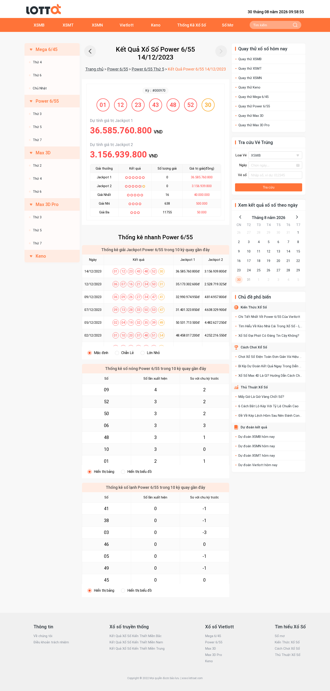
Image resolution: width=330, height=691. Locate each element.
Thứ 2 (37, 166)
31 (288, 232)
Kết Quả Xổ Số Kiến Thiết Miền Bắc (136, 636)
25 (258, 270)
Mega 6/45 (213, 636)
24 (249, 270)
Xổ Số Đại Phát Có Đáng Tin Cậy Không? (268, 336)
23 (239, 270)
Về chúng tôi (42, 636)
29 (268, 232)
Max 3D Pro (213, 655)
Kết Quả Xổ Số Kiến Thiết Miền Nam (136, 642)
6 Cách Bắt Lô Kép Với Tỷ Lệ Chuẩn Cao (268, 406)
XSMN (97, 25)
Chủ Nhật (40, 88)
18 (258, 261)
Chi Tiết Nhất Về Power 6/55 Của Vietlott (269, 317)
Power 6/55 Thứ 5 (148, 69)
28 (258, 232)
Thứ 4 (37, 62)
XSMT (68, 25)
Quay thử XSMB (250, 59)
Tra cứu (268, 187)
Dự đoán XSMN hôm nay (256, 446)
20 (278, 261)
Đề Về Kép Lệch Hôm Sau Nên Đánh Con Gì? (271, 416)
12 (268, 251)
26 (239, 232)
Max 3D (210, 649)
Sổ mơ (280, 636)
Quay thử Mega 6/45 (253, 97)
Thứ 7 (37, 140)
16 (239, 261)
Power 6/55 (117, 69)
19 (268, 261)
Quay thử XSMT (250, 68)
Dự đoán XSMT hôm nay (256, 456)
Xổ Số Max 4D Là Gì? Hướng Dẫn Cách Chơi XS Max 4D (278, 376)
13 (278, 251)
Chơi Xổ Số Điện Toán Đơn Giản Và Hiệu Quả (271, 357)
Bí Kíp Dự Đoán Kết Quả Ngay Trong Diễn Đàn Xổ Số (276, 366)
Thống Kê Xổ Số (191, 25)
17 (249, 261)
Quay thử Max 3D (251, 116)
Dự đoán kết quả (254, 427)
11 (258, 251)
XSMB (39, 25)
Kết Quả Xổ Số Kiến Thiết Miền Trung (137, 649)
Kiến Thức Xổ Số (254, 307)
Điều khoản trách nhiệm (51, 642)
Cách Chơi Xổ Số (254, 347)
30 (278, 232)
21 (288, 261)
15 (298, 251)
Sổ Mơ (227, 25)
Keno (156, 25)
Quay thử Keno (249, 87)
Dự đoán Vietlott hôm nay (257, 465)
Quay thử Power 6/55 (254, 106)
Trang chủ (94, 69)
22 (298, 261)
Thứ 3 (37, 114)
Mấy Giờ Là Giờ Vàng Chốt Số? (261, 397)
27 (249, 232)
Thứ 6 (37, 75)
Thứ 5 (37, 127)
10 (249, 251)
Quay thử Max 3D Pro (254, 125)
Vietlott (127, 25)
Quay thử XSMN (250, 78)
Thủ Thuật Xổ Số (254, 387)
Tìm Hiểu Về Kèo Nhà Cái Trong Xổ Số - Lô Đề (272, 326)
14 (288, 251)
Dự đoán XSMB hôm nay (256, 437)
